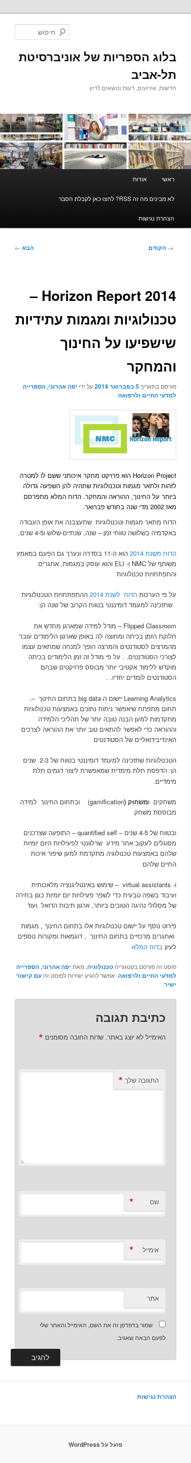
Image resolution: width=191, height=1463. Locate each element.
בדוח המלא (147, 946)
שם (144, 1202)
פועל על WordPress (95, 1444)
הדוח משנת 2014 (152, 553)
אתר (153, 1298)
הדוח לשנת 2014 (113, 594)
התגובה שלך (139, 1080)
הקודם (160, 247)
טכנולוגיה (100, 966)
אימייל (144, 1250)
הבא (24, 247)
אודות (140, 178)
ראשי (168, 178)
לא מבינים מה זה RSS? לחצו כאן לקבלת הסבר (116, 198)
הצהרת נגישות (156, 218)
